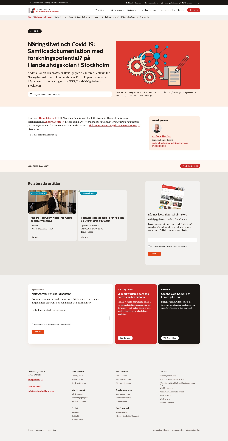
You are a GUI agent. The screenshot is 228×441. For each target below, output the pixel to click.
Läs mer (35, 237)
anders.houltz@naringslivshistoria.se (170, 143)
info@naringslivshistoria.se (41, 391)
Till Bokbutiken (169, 338)
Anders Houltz (52, 121)
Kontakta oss (77, 420)
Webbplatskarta (167, 403)
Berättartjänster (79, 383)
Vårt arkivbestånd (124, 379)
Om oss (138, 3)
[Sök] (197, 2)
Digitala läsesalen (123, 383)
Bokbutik (129, 3)
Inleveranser (121, 401)
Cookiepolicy (178, 430)
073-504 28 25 (159, 146)
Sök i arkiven (132, 10)
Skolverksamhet (79, 401)
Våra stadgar (165, 395)
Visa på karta (34, 379)
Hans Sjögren (46, 117)
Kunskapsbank (167, 10)
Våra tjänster (101, 10)
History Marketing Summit (127, 416)
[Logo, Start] (43, 10)
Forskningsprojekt (80, 398)
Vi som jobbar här (168, 376)
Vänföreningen (166, 388)
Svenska (188, 3)
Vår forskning (116, 10)
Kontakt (193, 10)
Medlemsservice (149, 10)
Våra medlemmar (123, 398)
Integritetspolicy (193, 430)
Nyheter (181, 10)
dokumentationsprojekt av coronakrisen (113, 125)
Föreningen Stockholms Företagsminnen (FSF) (177, 384)
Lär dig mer (125, 338)
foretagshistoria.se (152, 3)
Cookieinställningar (161, 430)
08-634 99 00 (34, 386)
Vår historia (165, 399)
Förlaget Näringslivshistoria (172, 379)
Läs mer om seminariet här (42, 134)
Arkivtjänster (77, 379)
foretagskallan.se (171, 3)
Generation (51, 430)
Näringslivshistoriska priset (172, 392)
